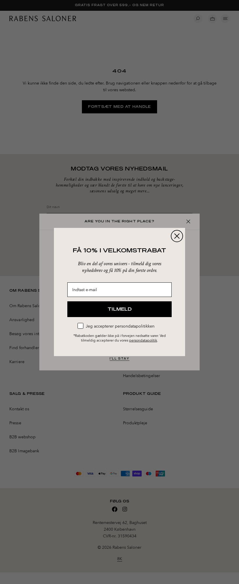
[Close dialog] (177, 236)
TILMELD (120, 309)
